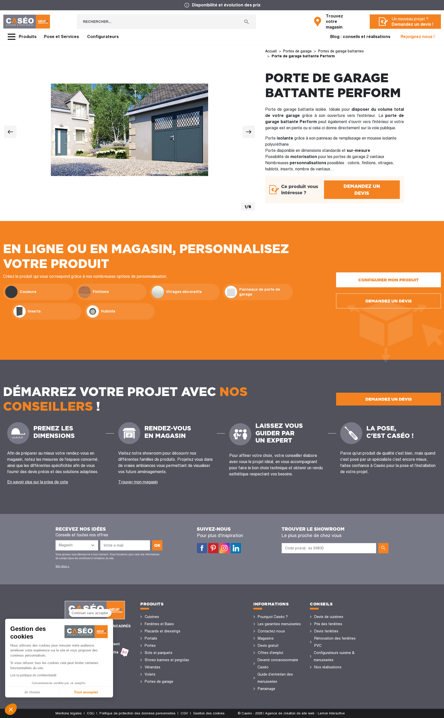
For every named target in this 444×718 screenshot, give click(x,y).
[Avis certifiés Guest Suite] (125, 652)
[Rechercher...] (246, 21)
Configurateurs (103, 36)
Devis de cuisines (328, 617)
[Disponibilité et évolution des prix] (222, 5)
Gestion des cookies (209, 713)
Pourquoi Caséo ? (273, 617)
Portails (151, 638)
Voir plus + (62, 566)
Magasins (266, 638)
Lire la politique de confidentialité (33, 675)
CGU (90, 713)
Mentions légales (68, 713)
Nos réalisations (327, 667)
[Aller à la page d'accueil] (26, 21)
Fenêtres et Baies (159, 624)
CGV (184, 713)
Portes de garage (159, 681)
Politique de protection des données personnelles (137, 713)
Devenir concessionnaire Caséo (277, 663)
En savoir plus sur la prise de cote (37, 482)
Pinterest (213, 548)
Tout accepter (86, 692)
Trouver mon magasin (138, 482)
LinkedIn (236, 548)
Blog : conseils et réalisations (360, 36)
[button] (11, 709)
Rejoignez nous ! (418, 36)
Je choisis (32, 692)
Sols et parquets (158, 653)
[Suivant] (249, 132)
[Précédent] (10, 132)
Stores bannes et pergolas (167, 660)
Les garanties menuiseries (279, 624)
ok (157, 545)
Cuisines (152, 617)
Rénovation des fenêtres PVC (335, 642)
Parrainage (266, 689)
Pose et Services (61, 36)
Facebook (202, 548)
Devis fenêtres (326, 631)
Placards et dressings (162, 631)
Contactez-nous (271, 631)
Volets (150, 674)
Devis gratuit (268, 645)
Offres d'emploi (270, 653)
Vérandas (152, 667)
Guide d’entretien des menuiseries (275, 678)
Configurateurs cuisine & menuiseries (334, 656)
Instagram (224, 548)
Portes (150, 645)
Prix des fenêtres (328, 624)
